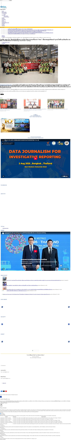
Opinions (3, 18)
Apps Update (6, 15)
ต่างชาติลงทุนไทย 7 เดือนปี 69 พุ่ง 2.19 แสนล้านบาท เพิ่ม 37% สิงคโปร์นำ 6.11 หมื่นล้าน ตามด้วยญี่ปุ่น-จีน (25, 31)
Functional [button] (1, 424)
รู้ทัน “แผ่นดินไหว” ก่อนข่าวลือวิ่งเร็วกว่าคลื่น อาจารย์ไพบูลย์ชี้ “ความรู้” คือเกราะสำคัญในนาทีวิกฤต (22, 285)
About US (4, 383)
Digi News (3, 14)
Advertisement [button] (2, 433)
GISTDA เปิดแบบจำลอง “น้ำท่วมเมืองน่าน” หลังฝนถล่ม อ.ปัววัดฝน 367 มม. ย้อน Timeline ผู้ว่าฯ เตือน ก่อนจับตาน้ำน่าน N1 (27, 30)
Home (3, 11)
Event (5, 14)
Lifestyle (3, 25)
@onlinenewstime (5, 228)
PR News (3, 23)
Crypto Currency (6, 16)
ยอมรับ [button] (6, 403)
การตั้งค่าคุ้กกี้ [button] (2, 403)
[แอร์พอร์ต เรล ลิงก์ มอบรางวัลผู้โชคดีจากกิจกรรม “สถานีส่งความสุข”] (58, 104)
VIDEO (2, 230)
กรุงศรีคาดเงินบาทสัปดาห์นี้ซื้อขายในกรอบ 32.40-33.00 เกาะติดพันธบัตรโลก (20, 28)
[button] (2, 307)
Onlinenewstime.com (6, 85)
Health (3, 17)
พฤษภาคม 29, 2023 (6, 42)
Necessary (2, 413)
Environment (4, 21)
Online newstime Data (5, 22)
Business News (4, 13)
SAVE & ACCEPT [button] (3, 439)
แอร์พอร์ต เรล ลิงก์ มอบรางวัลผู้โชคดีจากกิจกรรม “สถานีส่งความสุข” (57, 109)
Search (10, 0)
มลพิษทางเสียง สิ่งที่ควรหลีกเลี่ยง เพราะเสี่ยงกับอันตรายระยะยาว (17, 290)
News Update (4, 12)
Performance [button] (2, 427)
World (3, 20)
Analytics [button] (1, 430)
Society (3, 24)
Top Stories (4, 19)
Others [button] (1, 436)
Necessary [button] (1, 412)
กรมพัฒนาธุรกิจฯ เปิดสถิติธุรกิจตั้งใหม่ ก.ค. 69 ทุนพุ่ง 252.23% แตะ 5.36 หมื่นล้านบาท (21, 33)
